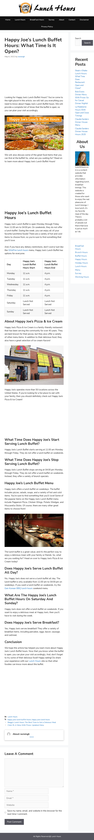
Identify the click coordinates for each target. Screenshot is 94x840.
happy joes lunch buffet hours (19, 719)
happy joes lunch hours (41, 719)
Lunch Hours (20, 19)
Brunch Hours (81, 252)
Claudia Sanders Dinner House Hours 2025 (82, 131)
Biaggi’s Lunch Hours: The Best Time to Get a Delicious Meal (32, 722)
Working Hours (82, 277)
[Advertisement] (34, 78)
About (61, 19)
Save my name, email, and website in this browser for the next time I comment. (34, 812)
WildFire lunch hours (18, 250)
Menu (77, 270)
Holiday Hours (81, 263)
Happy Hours (81, 259)
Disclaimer (84, 19)
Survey (51, 19)
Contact (72, 19)
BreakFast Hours (37, 19)
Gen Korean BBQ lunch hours (19, 588)
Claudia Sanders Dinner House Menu (82, 122)
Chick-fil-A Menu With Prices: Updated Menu (26, 725)
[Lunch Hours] (47, 8)
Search (78, 38)
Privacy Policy (47, 26)
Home (7, 19)
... (32, 735)
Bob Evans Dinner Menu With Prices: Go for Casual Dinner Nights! (82, 97)
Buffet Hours (81, 256)
